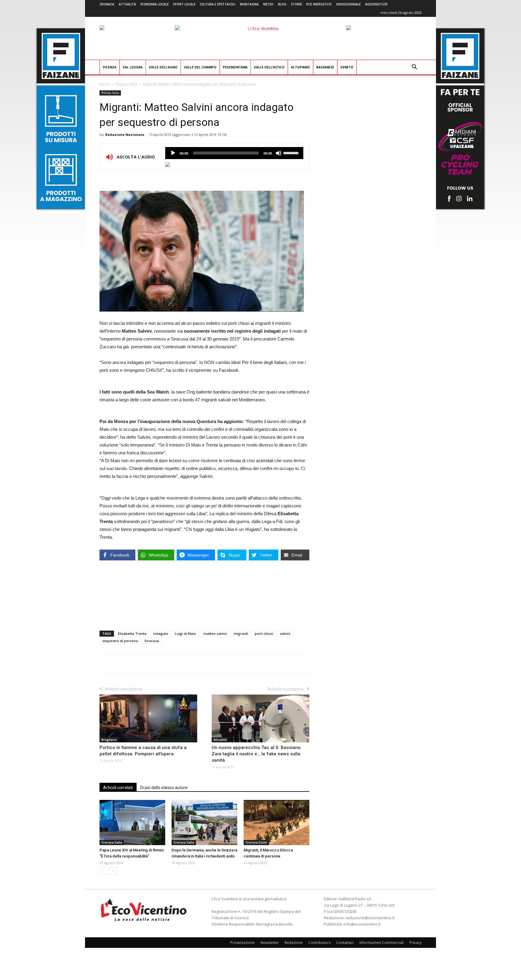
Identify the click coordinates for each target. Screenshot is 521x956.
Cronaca (106, 4)
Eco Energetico (319, 4)
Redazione (294, 942)
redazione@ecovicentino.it (370, 917)
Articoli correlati (118, 787)
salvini (285, 633)
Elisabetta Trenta (132, 633)
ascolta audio (173, 153)
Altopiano (300, 67)
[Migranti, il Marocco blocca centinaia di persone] (276, 822)
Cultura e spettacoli (217, 4)
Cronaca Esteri (256, 842)
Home (104, 84)
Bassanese (325, 67)
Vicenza (109, 67)
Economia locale (155, 4)
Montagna (249, 4)
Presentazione (242, 942)
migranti (241, 633)
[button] (414, 68)
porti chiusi (264, 633)
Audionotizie (376, 4)
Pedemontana (235, 67)
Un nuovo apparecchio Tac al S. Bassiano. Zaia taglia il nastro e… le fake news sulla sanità (257, 754)
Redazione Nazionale (124, 134)
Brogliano (109, 740)
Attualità (127, 4)
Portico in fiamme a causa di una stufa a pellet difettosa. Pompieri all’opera (143, 751)
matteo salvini (215, 633)
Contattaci (345, 942)
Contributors (319, 942)
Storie (296, 4)
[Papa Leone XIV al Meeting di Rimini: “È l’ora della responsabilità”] (132, 822)
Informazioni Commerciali (381, 942)
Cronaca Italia (111, 842)
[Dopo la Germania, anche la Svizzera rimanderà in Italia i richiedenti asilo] (204, 822)
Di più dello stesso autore (164, 787)
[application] (234, 153)
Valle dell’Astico (269, 67)
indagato (160, 633)
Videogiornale (348, 4)
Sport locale (184, 4)
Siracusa (151, 640)
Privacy (415, 942)
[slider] (291, 152)
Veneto (346, 67)
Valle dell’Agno (163, 67)
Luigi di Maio (186, 633)
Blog (282, 4)
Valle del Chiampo (200, 67)
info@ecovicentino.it (361, 924)
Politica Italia (126, 84)
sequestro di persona (120, 640)
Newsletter (269, 942)
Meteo (268, 4)
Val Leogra (133, 67)
